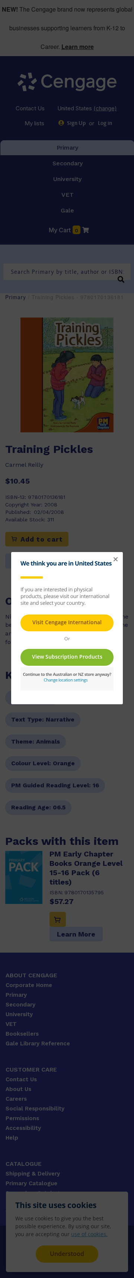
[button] (115, 559)
